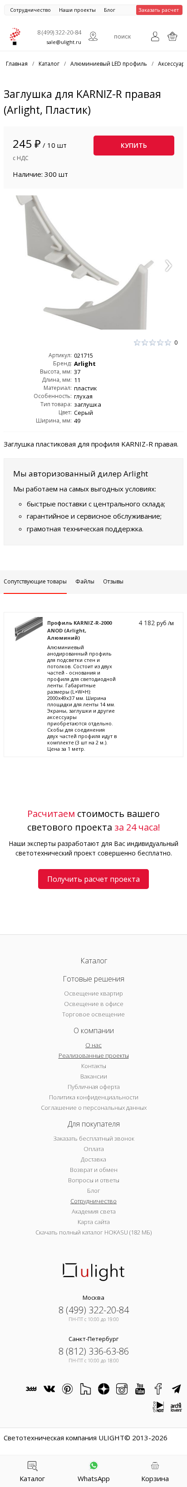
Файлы (84, 581)
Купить (134, 145)
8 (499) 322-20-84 (59, 32)
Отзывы (113, 581)
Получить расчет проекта (93, 879)
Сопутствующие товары (35, 581)
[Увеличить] (93, 262)
